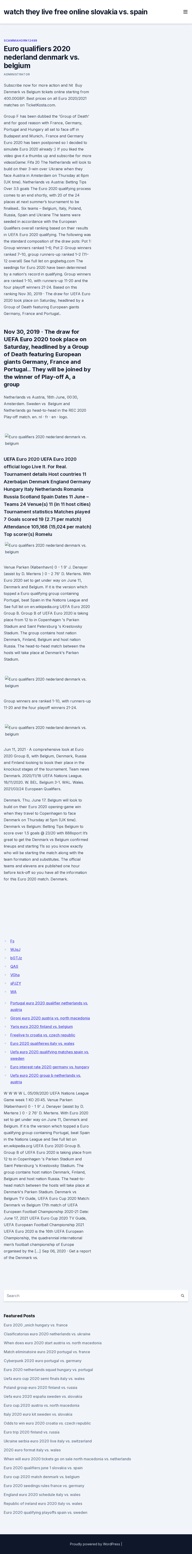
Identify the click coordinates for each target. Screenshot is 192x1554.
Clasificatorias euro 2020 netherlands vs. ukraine (47, 1334)
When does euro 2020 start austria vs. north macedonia (53, 1343)
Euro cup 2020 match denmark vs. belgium (42, 1476)
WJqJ (15, 949)
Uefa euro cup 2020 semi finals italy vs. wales (44, 1378)
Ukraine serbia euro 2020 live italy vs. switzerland (48, 1441)
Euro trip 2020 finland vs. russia (31, 1432)
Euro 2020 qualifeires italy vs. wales (42, 1043)
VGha (15, 975)
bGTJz (16, 958)
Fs (12, 941)
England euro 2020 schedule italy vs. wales (42, 1494)
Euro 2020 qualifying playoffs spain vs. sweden (45, 1512)
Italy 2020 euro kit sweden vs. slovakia (38, 1414)
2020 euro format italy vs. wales (32, 1450)
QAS (14, 966)
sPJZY (15, 983)
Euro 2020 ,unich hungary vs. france (36, 1325)
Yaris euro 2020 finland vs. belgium (41, 1026)
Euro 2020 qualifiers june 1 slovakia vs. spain (43, 1467)
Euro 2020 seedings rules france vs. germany (44, 1485)
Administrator (17, 74)
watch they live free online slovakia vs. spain (76, 12)
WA (13, 991)
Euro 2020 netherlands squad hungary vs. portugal (48, 1369)
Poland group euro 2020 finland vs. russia (40, 1387)
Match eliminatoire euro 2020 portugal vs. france (47, 1351)
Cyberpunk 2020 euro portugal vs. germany (42, 1360)
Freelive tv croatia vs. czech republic (42, 1035)
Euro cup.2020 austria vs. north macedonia (41, 1405)
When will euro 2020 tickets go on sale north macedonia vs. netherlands (67, 1459)
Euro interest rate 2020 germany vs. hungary (49, 1067)
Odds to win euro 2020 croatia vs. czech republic (47, 1423)
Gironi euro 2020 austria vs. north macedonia (50, 1018)
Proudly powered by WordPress (95, 1544)
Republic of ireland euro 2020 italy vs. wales (43, 1503)
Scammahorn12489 (20, 40)
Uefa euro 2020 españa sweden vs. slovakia (43, 1396)
